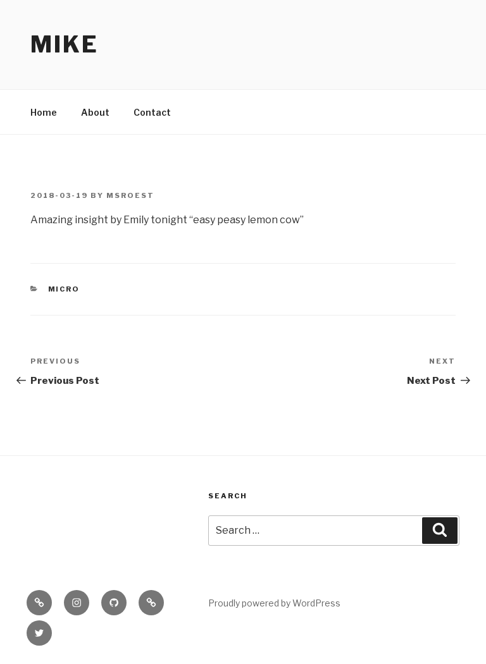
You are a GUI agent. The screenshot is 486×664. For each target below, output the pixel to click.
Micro (64, 289)
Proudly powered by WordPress (274, 603)
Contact (152, 112)
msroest (130, 195)
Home (43, 112)
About (95, 112)
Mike (64, 44)
